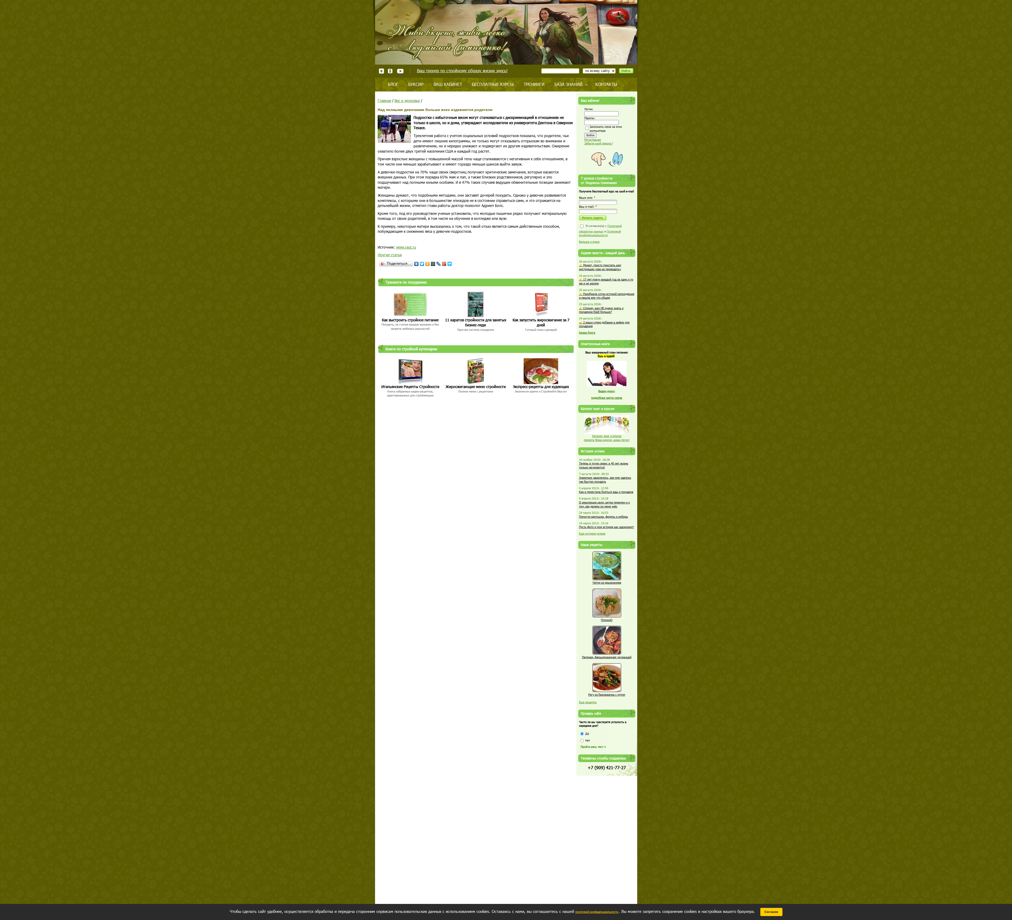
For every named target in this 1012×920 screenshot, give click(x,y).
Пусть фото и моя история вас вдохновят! (606, 527)
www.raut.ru (406, 247)
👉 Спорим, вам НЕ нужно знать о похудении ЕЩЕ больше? (601, 310)
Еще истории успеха (592, 533)
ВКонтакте (381, 71)
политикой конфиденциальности (597, 911)
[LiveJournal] (438, 263)
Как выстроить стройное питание (410, 319)
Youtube (400, 71)
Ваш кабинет (448, 84)
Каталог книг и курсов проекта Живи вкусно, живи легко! (607, 438)
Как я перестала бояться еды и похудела (606, 491)
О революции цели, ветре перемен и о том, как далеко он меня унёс (604, 504)
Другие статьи (390, 254)
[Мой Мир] (433, 263)
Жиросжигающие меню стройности (476, 386)
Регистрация (592, 139)
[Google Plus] (444, 263)
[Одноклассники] (427, 263)
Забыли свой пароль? (598, 143)
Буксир (416, 84)
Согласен (771, 911)
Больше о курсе (589, 241)
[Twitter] (422, 263)
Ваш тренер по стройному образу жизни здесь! (462, 70)
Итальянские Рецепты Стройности (410, 386)
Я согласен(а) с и (600, 230)
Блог (393, 84)
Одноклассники (390, 71)
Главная (384, 100)
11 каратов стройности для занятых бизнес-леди (475, 322)
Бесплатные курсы (493, 84)
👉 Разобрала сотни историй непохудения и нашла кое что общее (606, 295)
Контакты (606, 84)
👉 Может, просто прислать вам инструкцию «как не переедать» (600, 267)
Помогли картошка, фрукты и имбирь (603, 516)
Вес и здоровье (407, 100)
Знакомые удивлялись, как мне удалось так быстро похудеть (605, 479)
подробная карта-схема (606, 397)
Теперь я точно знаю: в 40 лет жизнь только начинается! (603, 465)
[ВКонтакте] (416, 263)
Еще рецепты (588, 702)
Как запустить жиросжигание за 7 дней (541, 322)
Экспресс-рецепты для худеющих (541, 386)
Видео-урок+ (606, 391)
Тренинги (534, 84)
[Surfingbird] (450, 263)
